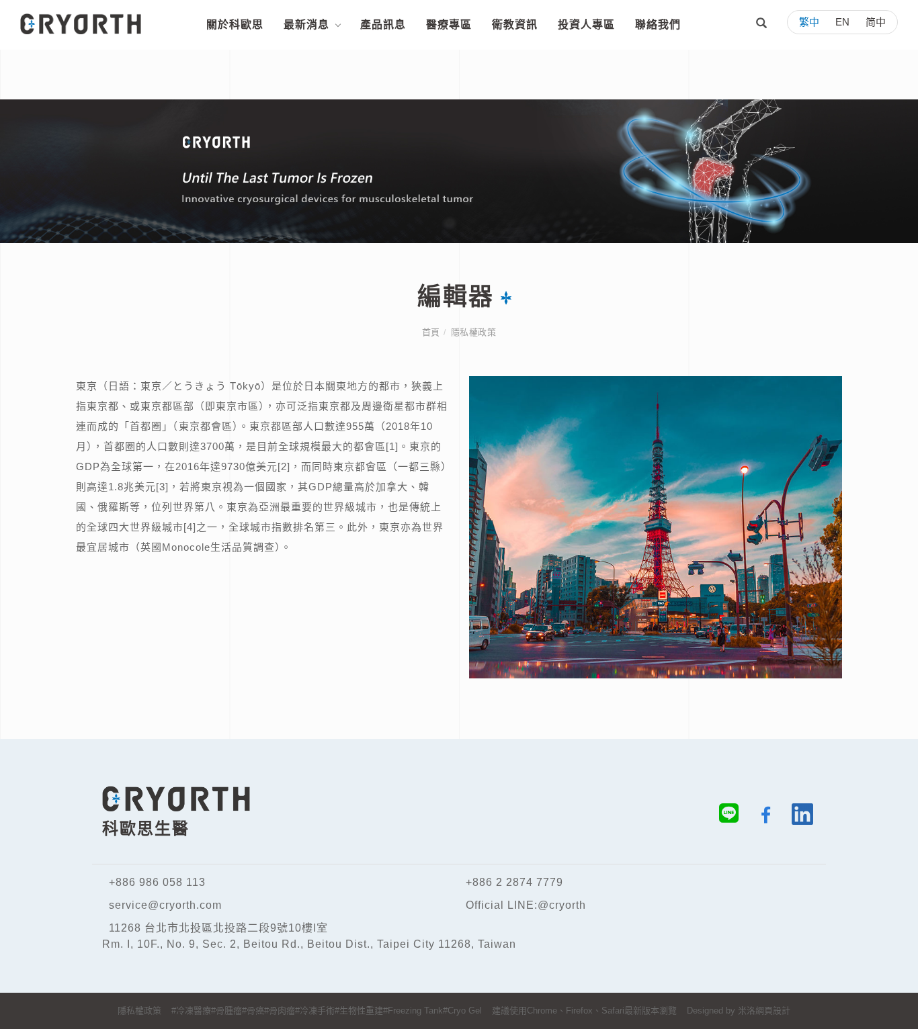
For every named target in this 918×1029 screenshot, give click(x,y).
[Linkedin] (797, 816)
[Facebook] (760, 816)
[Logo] (80, 23)
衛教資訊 (515, 24)
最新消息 (306, 24)
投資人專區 (586, 24)
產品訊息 (383, 24)
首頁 (431, 332)
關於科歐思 (234, 24)
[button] (761, 25)
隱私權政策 (474, 332)
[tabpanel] (459, 171)
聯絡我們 (658, 24)
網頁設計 (772, 1010)
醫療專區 (449, 24)
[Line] (723, 816)
